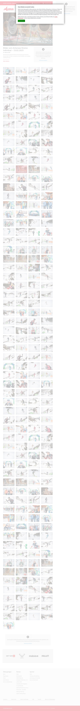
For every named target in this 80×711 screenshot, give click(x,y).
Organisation (5, 676)
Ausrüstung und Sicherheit (35, 678)
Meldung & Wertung (20, 691)
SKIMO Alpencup (19, 678)
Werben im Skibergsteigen (50, 699)
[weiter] (40, 29)
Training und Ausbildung (34, 676)
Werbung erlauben (43, 60)
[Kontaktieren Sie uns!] (52, 708)
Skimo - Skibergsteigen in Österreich (9, 9)
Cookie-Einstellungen (24, 699)
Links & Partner (6, 680)
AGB (33, 699)
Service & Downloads (34, 680)
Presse (4, 678)
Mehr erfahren (6, 61)
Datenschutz (13, 699)
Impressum (5, 699)
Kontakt (39, 699)
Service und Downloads (7, 681)
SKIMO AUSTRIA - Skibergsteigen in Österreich (14, 3)
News (4, 674)
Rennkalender (19, 676)
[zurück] (15, 29)
